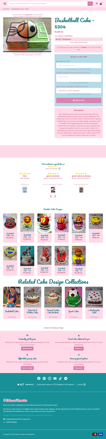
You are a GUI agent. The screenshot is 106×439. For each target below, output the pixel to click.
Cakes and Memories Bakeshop (25, 434)
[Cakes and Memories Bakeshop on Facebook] (38, 378)
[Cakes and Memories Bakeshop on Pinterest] (44, 378)
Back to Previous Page (53, 328)
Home (6, 9)
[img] (53, 166)
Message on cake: (63, 61)
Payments (79, 368)
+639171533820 (10, 422)
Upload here (27, 348)
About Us (79, 348)
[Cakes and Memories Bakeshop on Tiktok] (60, 378)
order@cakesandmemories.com (16, 419)
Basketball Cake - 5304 (20, 9)
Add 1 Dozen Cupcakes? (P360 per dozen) (72, 86)
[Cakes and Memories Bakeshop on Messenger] (65, 378)
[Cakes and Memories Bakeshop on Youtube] (55, 378)
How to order (27, 368)
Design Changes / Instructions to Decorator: (73, 73)
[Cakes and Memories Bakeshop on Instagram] (49, 378)
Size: (63, 36)
